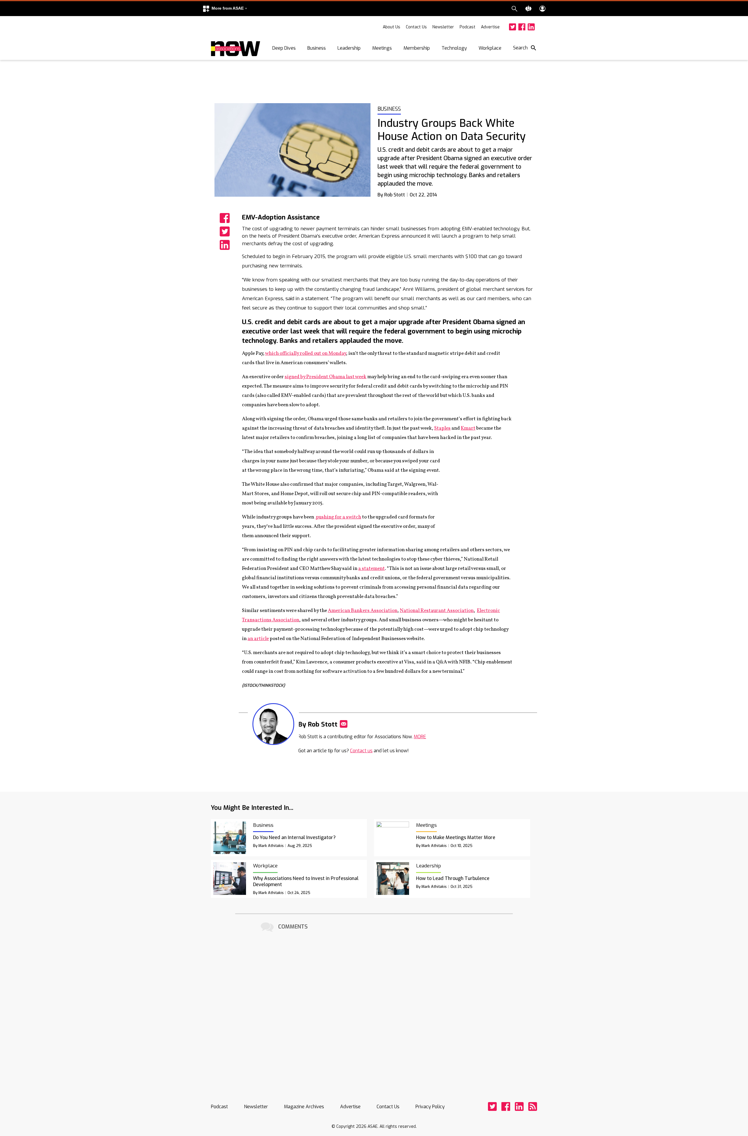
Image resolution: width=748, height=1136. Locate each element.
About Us (391, 27)
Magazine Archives (304, 1107)
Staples (442, 428)
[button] (225, 8)
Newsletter (443, 27)
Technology (454, 48)
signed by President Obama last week (325, 377)
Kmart (468, 428)
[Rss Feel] (532, 1106)
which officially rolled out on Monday (305, 353)
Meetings (382, 48)
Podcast (467, 27)
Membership (417, 48)
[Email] (343, 724)
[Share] (225, 218)
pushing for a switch (338, 517)
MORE (420, 737)
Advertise (490, 27)
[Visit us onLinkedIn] (531, 26)
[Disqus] (374, 1007)
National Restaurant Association (437, 610)
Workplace (490, 48)
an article (258, 638)
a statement (371, 568)
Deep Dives (284, 48)
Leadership (349, 48)
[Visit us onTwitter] (512, 26)
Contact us (361, 751)
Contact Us (416, 27)
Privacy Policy (430, 1107)
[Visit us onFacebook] (521, 26)
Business (316, 48)
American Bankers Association (362, 610)
